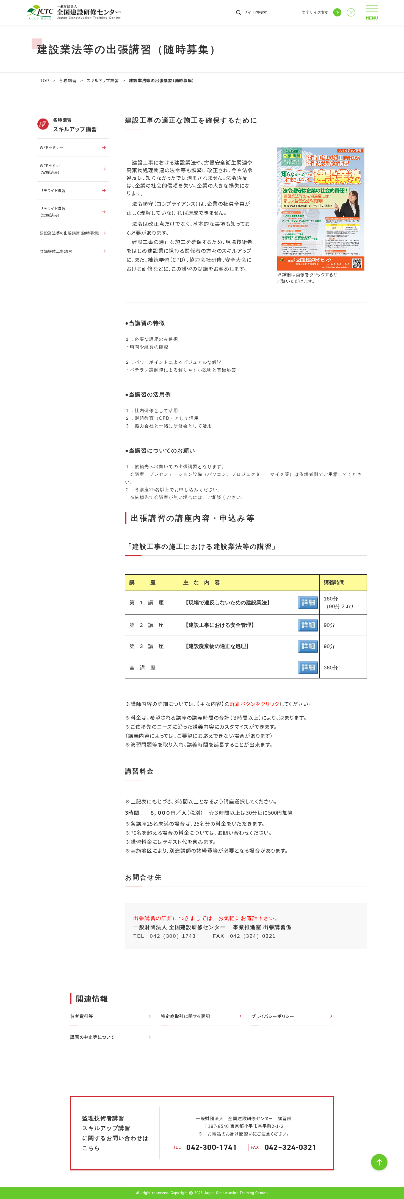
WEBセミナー (52, 147)
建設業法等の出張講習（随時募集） (70, 233)
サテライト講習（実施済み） (53, 211)
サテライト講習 (53, 190)
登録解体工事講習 (56, 251)
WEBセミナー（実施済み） (52, 169)
